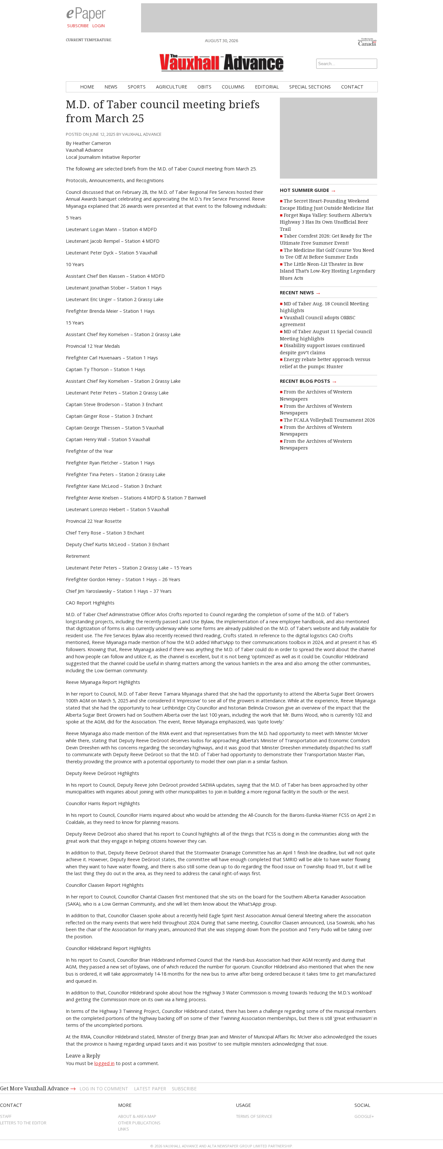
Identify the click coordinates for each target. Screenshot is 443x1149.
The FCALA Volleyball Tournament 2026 (329, 420)
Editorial (267, 87)
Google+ (364, 1116)
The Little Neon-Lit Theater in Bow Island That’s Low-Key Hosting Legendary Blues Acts (327, 271)
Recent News (300, 292)
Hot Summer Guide (308, 189)
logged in (104, 1063)
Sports (137, 87)
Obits (204, 87)
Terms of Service (254, 1116)
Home (87, 87)
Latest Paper (150, 1088)
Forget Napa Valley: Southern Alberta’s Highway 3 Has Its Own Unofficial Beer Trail (326, 222)
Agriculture (171, 87)
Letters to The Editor (23, 1123)
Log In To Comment (103, 1088)
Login (98, 26)
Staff (5, 1116)
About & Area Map (137, 1116)
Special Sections (310, 87)
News (110, 87)
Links (123, 1129)
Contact (352, 87)
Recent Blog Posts (308, 380)
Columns (233, 87)
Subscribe (78, 26)
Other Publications (139, 1123)
